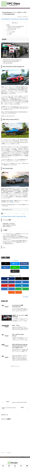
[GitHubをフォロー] (8, 289)
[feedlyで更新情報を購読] (22, 289)
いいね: (9, 34)
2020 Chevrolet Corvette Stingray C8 (16, 26)
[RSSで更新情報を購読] (15, 292)
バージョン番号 (11, 31)
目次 (13, 22)
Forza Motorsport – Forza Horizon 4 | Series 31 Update (14, 19)
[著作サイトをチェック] (8, 278)
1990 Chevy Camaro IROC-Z (14, 27)
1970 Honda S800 (12, 29)
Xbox (4, 257)
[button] (14, 271)
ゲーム (8, 257)
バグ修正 (10, 33)
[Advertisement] (15, 382)
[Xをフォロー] (22, 278)
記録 (12, 201)
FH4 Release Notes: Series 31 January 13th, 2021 (13, 216)
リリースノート (10, 30)
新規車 (8, 25)
